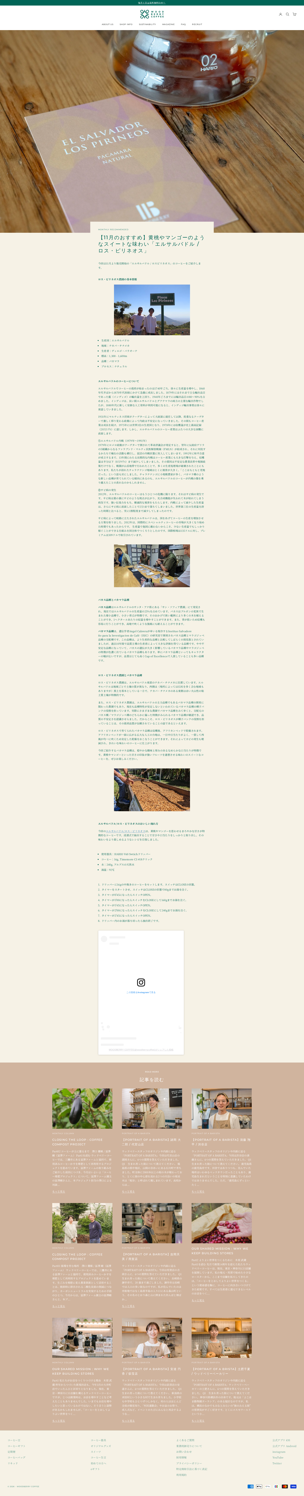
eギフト (95, 1469)
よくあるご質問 (185, 1440)
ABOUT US (107, 24)
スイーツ (96, 1452)
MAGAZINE (168, 24)
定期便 (11, 1452)
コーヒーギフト (16, 1446)
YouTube (277, 1457)
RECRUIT (197, 24)
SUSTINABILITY (147, 24)
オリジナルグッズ (101, 1446)
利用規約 (181, 1475)
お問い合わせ (184, 1452)
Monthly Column (63, 1133)
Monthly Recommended (113, 229)
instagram (279, 1452)
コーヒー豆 (14, 1440)
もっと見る (58, 1191)
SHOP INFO (126, 24)
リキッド (13, 1463)
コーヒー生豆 (98, 1457)
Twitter (277, 1463)
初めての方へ (98, 1463)
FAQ (183, 24)
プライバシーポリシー (189, 1463)
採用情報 (181, 1457)
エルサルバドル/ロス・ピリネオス (125, 831)
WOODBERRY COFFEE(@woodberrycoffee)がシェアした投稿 (141, 1049)
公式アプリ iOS (281, 1440)
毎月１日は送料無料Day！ (152, 2)
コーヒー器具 (98, 1440)
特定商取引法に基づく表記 (191, 1469)
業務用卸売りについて (189, 1446)
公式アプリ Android (284, 1446)
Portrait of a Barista (136, 1133)
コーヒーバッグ (16, 1457)
